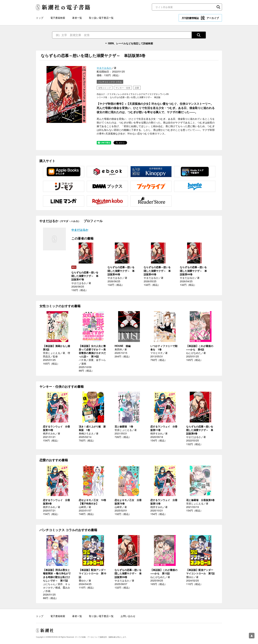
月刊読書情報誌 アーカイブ (200, 18)
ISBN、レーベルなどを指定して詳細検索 (130, 43)
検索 (218, 7)
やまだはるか (104, 68)
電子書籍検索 (57, 17)
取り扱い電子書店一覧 (101, 17)
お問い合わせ (128, 616)
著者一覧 (77, 17)
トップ (39, 17)
